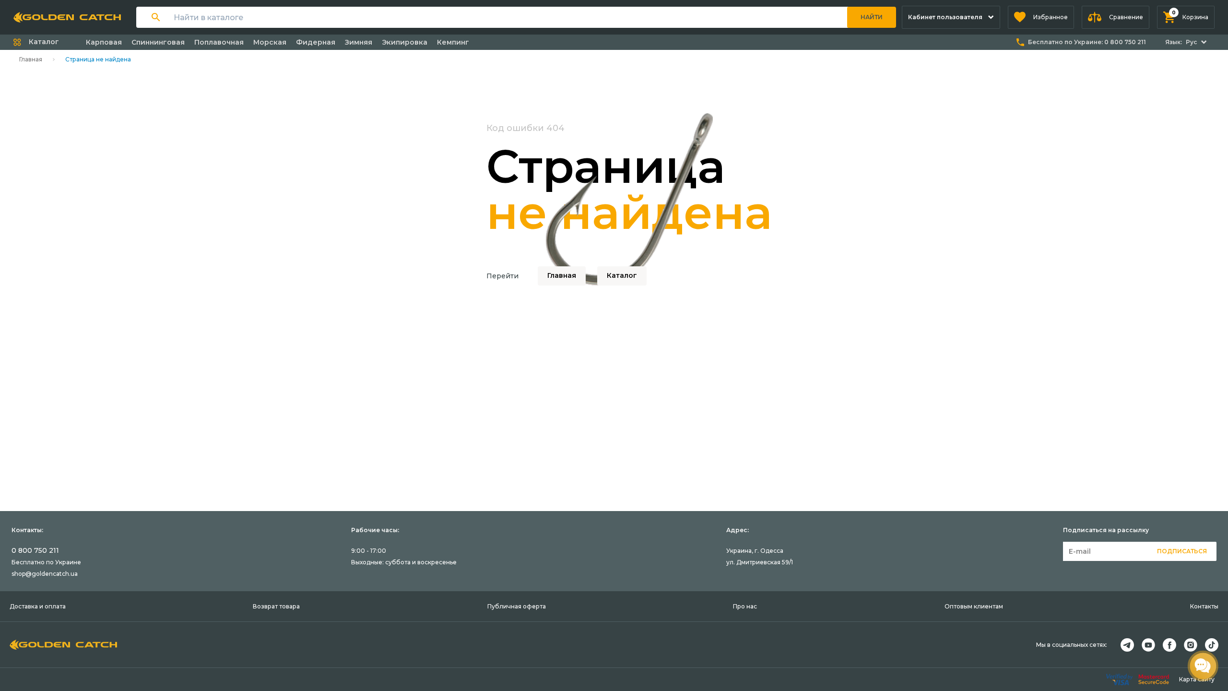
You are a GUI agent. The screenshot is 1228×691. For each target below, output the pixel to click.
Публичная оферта (516, 606)
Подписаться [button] (1182, 551)
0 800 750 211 (35, 550)
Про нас (745, 606)
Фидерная (315, 42)
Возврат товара (276, 606)
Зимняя (358, 42)
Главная (30, 59)
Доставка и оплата (38, 606)
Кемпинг (453, 42)
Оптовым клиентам (974, 606)
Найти (872, 17)
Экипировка (404, 42)
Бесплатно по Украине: (1087, 42)
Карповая (104, 42)
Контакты (1204, 606)
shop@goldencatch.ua (45, 573)
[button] (1041, 17)
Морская (269, 42)
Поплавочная (219, 42)
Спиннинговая (158, 42)
